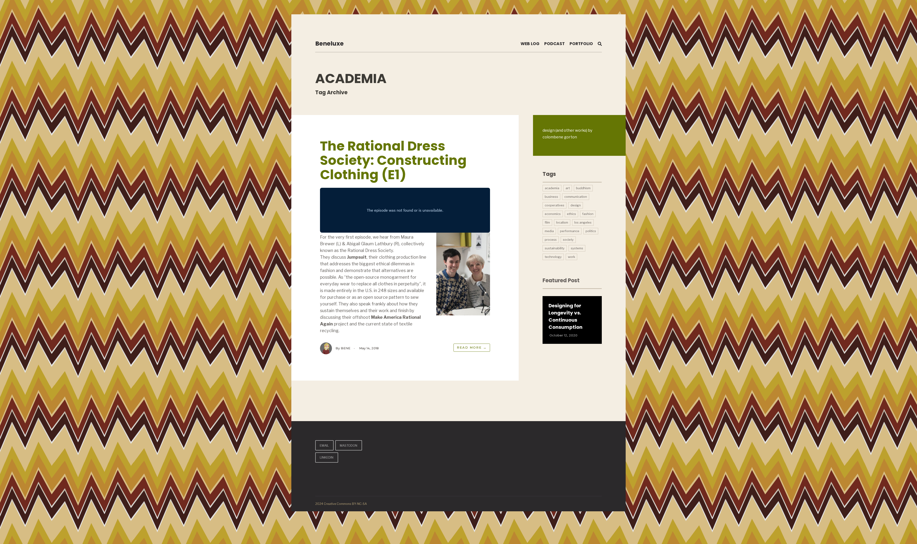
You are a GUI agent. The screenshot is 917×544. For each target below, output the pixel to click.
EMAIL (324, 445)
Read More (472, 347)
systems (577, 248)
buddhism (583, 188)
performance (569, 231)
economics (553, 214)
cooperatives (554, 205)
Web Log (530, 44)
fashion (587, 214)
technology (553, 257)
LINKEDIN (326, 457)
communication (575, 197)
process (551, 239)
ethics (571, 214)
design (575, 205)
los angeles (583, 222)
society (568, 239)
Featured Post (561, 280)
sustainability (555, 248)
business (551, 197)
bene (345, 348)
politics (591, 231)
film (547, 222)
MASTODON (348, 445)
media (549, 231)
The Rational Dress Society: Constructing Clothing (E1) (393, 160)
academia (552, 188)
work (571, 257)
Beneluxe (329, 43)
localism (562, 222)
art (567, 188)
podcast (554, 44)
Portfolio (581, 44)
